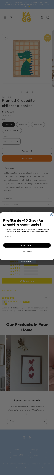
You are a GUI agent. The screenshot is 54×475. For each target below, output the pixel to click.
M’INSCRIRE (27, 245)
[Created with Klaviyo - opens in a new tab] (27, 261)
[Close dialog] (51, 214)
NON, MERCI (27, 252)
